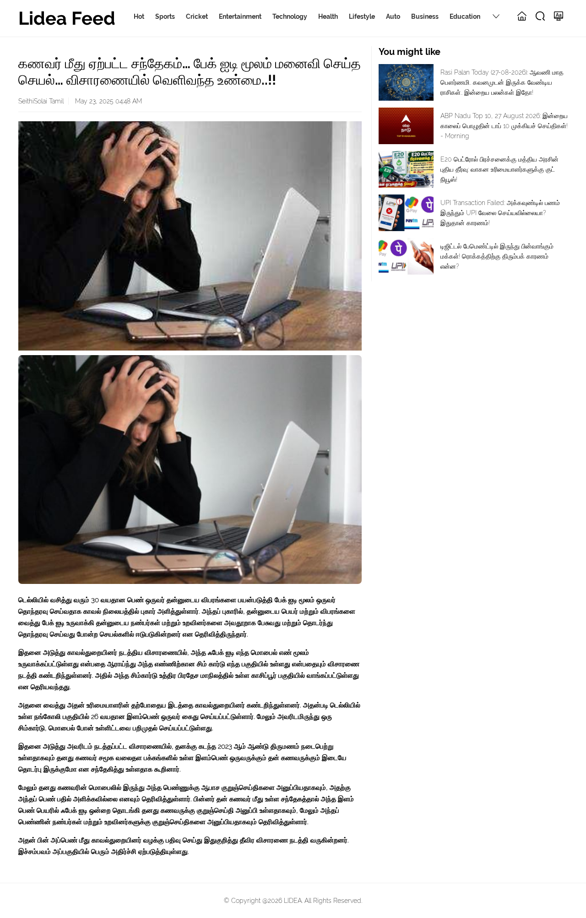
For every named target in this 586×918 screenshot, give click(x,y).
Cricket (197, 16)
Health (328, 16)
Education (465, 16)
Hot (139, 16)
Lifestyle (362, 16)
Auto (393, 16)
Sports (165, 16)
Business (425, 16)
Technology (289, 16)
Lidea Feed (66, 18)
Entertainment (240, 16)
